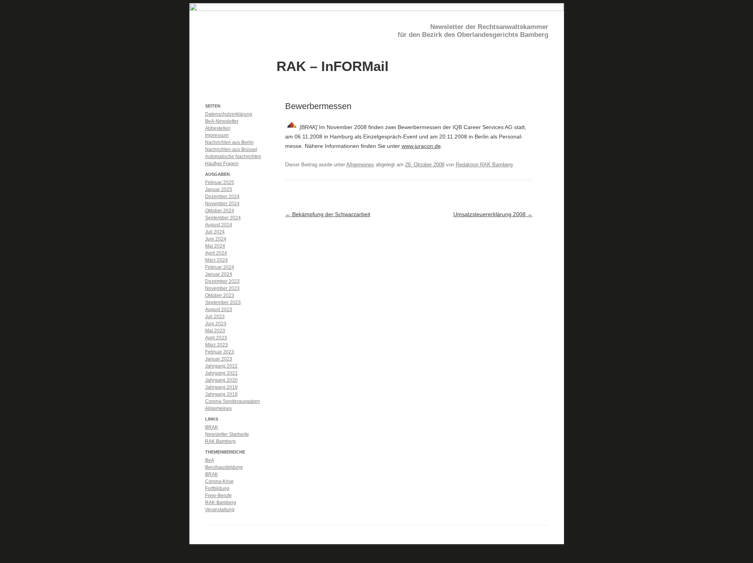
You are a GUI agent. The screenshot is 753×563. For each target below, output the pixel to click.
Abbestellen (218, 128)
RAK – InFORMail (332, 65)
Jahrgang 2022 (221, 366)
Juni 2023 (215, 323)
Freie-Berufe (218, 495)
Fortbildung (217, 488)
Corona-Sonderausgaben (232, 401)
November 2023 (222, 288)
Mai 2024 (215, 246)
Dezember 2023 (222, 281)
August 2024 (218, 225)
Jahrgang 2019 (221, 387)
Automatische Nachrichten (233, 156)
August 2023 (218, 309)
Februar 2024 (219, 267)
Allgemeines (360, 165)
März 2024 (216, 260)
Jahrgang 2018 (221, 394)
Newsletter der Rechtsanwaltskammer (489, 27)
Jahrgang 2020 (221, 380)
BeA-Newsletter (221, 121)
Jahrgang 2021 (221, 373)
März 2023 (216, 345)
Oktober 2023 (219, 295)
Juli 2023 (215, 316)
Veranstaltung (220, 509)
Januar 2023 (218, 359)
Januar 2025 (218, 189)
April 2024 (216, 253)
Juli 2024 (215, 232)
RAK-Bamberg (220, 502)
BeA (209, 460)
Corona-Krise (219, 481)
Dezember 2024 (222, 196)
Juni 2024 (215, 239)
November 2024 (222, 203)
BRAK (211, 427)
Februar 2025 (219, 182)
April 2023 (216, 338)
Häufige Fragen (221, 163)
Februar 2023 (219, 352)
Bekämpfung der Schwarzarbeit (327, 214)
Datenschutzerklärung (228, 114)
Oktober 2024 (219, 210)
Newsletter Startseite (227, 434)
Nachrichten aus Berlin (229, 142)
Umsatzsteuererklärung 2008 (493, 214)
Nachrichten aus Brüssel (231, 149)
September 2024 (223, 217)
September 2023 (223, 302)
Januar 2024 (218, 274)
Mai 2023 (215, 330)
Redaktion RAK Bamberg (484, 165)
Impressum (217, 135)
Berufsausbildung (224, 467)
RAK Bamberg (220, 441)
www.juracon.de (421, 146)
